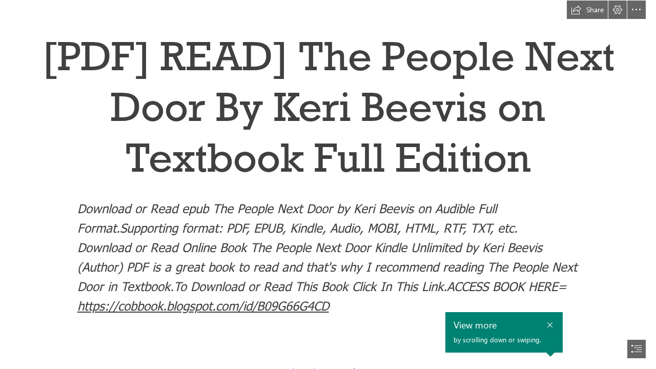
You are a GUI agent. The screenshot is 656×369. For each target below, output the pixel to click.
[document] (328, 184)
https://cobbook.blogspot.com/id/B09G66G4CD (203, 305)
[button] (587, 10)
